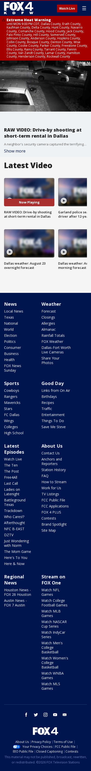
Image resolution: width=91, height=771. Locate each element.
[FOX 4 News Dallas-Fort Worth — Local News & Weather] (18, 8)
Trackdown (13, 510)
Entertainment (53, 414)
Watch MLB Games (51, 613)
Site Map (48, 530)
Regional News (14, 580)
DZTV (8, 534)
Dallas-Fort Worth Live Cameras (56, 349)
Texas (9, 317)
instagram (45, 715)
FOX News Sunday (12, 368)
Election (10, 335)
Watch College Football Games (54, 602)
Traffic (46, 408)
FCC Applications (55, 506)
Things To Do (52, 420)
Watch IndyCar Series (53, 634)
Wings (9, 420)
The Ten (11, 465)
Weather (51, 304)
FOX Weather (52, 341)
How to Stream (53, 481)
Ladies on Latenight (12, 491)
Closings (48, 317)
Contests (48, 518)
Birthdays (49, 396)
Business (11, 353)
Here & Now (14, 563)
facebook (26, 715)
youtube (55, 715)
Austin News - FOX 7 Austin (15, 602)
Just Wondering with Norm (16, 543)
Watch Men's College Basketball (52, 647)
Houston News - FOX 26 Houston (17, 592)
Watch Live (67, 8)
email (65, 715)
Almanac (48, 329)
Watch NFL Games (50, 592)
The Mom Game (17, 551)
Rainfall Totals (53, 335)
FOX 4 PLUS (51, 512)
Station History (53, 469)
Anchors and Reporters (51, 461)
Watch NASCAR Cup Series (54, 624)
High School (14, 432)
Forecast (48, 311)
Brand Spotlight (54, 524)
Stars (8, 408)
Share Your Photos (50, 360)
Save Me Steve (53, 426)
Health (9, 359)
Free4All (10, 477)
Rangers (10, 396)
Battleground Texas (15, 502)
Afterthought (14, 522)
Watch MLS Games (50, 686)
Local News (13, 311)
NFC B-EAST (14, 528)
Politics (10, 341)
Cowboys (11, 390)
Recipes (47, 402)
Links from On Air (55, 390)
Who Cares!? (14, 516)
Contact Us (50, 453)
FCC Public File (53, 500)
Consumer (12, 347)
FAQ (45, 475)
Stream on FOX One (53, 580)
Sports (11, 383)
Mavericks (12, 402)
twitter (36, 715)
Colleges (11, 426)
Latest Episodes (14, 449)
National (11, 323)
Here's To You (15, 557)
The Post (11, 471)
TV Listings (50, 494)
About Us (51, 446)
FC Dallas (11, 414)
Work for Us (51, 487)
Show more (15, 151)
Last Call (11, 483)
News (10, 304)
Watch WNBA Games (52, 675)
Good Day (52, 383)
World (9, 329)
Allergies (48, 323)
